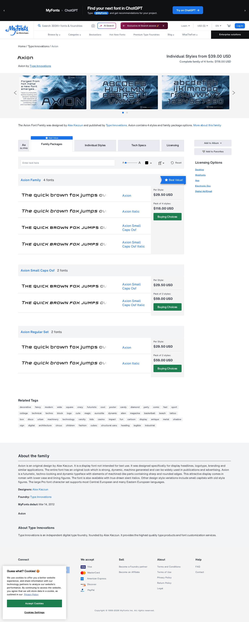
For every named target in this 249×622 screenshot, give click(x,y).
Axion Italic (131, 211)
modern (49, 407)
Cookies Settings (34, 612)
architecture (45, 425)
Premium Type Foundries (146, 34)
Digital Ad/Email (203, 191)
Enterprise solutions (230, 34)
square (69, 407)
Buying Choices (167, 217)
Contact (199, 572)
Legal (160, 588)
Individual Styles (95, 145)
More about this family (207, 125)
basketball (149, 413)
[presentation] (15, 93)
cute (78, 413)
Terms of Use (164, 572)
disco (30, 419)
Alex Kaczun (75, 125)
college (24, 413)
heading (125, 425)
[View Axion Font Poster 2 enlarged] (124, 92)
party (146, 407)
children (70, 425)
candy (123, 407)
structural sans (109, 425)
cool (103, 407)
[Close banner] (163, 25)
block (60, 413)
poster (112, 407)
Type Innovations (38, 46)
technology (69, 419)
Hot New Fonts (117, 34)
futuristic (92, 407)
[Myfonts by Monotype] (17, 30)
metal (166, 419)
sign (22, 425)
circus (59, 425)
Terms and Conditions (169, 566)
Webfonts (200, 175)
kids (92, 419)
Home (22, 46)
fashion (83, 425)
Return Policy (164, 583)
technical (37, 413)
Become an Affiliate (129, 572)
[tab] (123, 112)
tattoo (173, 413)
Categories (73, 34)
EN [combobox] (217, 25)
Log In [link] (240, 26)
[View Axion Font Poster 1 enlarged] (52, 92)
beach (162, 413)
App (197, 180)
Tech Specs (138, 145)
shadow (177, 419)
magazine (135, 413)
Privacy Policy (164, 577)
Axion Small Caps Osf (131, 227)
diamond (135, 407)
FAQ (197, 566)
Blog (170, 34)
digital (31, 425)
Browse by (53, 34)
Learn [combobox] (184, 25)
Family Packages (51, 144)
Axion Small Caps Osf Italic (133, 244)
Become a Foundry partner (133, 566)
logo (69, 413)
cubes (94, 425)
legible (137, 425)
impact (112, 419)
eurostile (99, 413)
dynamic (112, 413)
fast (165, 407)
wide (59, 407)
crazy (80, 407)
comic (156, 407)
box (22, 419)
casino (101, 419)
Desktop (199, 169)
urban (40, 419)
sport (174, 407)
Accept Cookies (34, 603)
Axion (126, 195)
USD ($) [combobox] (201, 25)
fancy (38, 407)
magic (88, 413)
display (143, 419)
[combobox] (76, 25)
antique (155, 419)
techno (49, 413)
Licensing (173, 145)
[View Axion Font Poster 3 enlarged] (195, 92)
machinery (53, 419)
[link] (38, 25)
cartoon (131, 419)
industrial (150, 425)
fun (121, 419)
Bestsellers (95, 34)
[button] (4, 10)
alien (123, 413)
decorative (25, 407)
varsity (82, 419)
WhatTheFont (188, 34)
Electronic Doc (203, 186)
